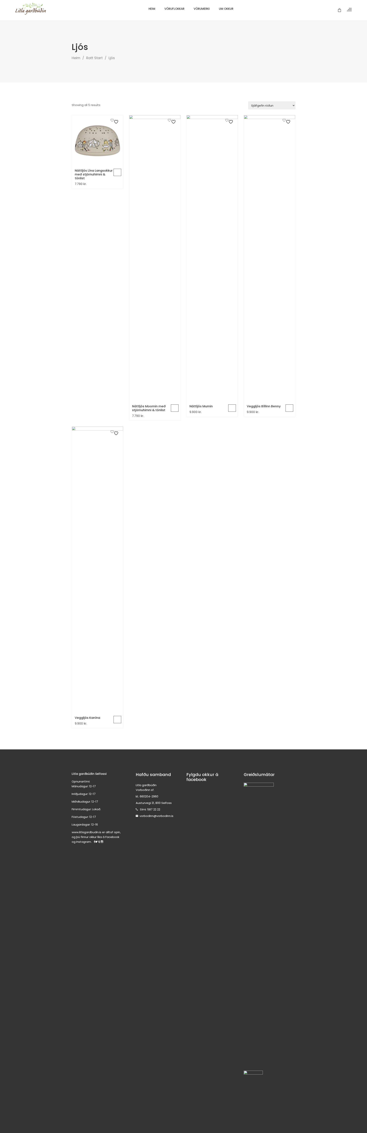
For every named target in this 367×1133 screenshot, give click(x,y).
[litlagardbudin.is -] (30, 9)
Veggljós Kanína (87, 718)
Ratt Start (94, 57)
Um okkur (226, 9)
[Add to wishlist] (114, 121)
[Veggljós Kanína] (97, 570)
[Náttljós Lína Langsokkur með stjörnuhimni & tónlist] (97, 140)
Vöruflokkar (174, 9)
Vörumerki (202, 9)
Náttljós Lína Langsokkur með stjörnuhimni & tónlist (94, 174)
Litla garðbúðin (146, 785)
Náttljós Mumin (201, 406)
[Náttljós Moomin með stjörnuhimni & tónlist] (154, 258)
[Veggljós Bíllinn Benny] (269, 258)
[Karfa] (339, 10)
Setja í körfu (117, 172)
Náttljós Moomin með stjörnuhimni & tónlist (149, 408)
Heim (152, 9)
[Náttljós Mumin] (212, 258)
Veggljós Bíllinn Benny (264, 406)
